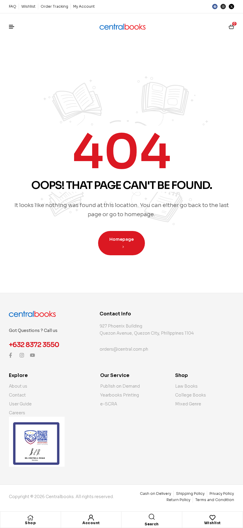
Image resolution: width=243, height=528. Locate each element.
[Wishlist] (212, 518)
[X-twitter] (231, 6)
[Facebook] (215, 6)
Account (91, 523)
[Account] (91, 518)
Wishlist (212, 523)
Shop (30, 523)
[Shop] (30, 518)
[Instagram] (223, 6)
